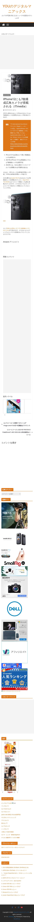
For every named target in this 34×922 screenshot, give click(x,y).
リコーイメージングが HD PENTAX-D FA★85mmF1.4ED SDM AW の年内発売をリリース (16, 432)
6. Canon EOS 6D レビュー (8, 889)
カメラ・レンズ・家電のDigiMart (10, 834)
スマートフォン (7, 95)
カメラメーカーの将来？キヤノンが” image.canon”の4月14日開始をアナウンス (16, 424)
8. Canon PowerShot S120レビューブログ (13, 895)
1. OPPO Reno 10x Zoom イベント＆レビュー (14, 870)
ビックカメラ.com (6, 803)
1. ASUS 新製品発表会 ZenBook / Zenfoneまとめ (14, 867)
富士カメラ (4, 823)
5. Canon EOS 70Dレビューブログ (10, 886)
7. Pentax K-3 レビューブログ (9, 892)
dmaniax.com (5, 857)
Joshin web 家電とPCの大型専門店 (11, 814)
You (15, 110)
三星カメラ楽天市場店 (7, 832)
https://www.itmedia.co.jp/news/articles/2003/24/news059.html (19, 146)
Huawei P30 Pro (15, 178)
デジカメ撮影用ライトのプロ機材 (10, 837)
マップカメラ (5, 806)
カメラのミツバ (5, 812)
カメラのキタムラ (6, 809)
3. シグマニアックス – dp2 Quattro (11, 881)
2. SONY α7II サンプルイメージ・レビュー (13, 878)
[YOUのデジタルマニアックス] (3, 25)
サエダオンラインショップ (8, 817)
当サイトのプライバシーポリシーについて (13, 847)
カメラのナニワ (5, 826)
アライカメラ (5, 820)
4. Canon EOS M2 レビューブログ (10, 883)
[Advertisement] (17, 52)
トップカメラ (5, 829)
